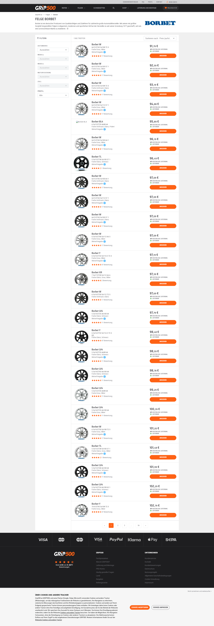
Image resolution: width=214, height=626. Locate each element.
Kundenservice (150, 558)
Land (98, 575)
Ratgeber (99, 579)
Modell (41, 55)
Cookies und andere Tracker (70, 612)
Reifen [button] (64, 8)
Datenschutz (150, 569)
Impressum (149, 582)
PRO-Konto (100, 569)
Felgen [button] (80, 8)
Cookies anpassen (160, 607)
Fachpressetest (102, 558)
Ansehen (163, 56)
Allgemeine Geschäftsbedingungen (158, 575)
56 (138, 525)
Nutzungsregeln (151, 572)
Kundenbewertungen (130, 2)
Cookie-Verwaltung (152, 579)
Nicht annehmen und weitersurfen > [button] (200, 591)
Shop (124, 8)
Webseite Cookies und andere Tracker (48, 620)
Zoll (39, 81)
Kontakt (159, 2)
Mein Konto (173, 2)
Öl (114, 8)
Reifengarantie (101, 582)
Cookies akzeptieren (139, 607)
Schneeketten (99, 8)
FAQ (143, 2)
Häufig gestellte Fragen (105, 572)
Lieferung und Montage (146, 8)
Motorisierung (44, 73)
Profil (41, 91)
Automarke (43, 46)
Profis (150, 2)
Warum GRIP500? (103, 562)
